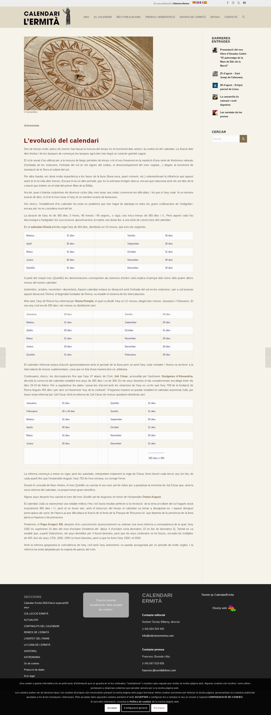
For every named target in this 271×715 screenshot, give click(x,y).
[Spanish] (205, 2)
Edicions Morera (181, 3)
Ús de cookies (31, 663)
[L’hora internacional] (3, 357)
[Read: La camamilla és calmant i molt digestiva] (215, 97)
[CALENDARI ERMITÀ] (47, 17)
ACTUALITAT (31, 620)
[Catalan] (194, 2)
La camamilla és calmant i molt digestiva (229, 100)
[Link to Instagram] (233, 3)
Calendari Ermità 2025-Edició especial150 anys (46, 605)
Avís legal (29, 676)
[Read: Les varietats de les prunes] (215, 112)
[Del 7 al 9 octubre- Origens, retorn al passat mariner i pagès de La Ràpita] (268, 357)
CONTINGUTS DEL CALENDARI (41, 626)
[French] (201, 2)
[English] (197, 2)
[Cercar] (243, 17)
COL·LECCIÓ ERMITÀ (36, 613)
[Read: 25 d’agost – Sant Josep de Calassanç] (215, 73)
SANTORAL (30, 651)
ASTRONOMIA (32, 657)
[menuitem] (86, 17)
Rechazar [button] (159, 708)
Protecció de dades (34, 669)
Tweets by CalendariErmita (217, 594)
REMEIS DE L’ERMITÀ (36, 632)
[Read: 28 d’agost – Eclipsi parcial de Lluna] (215, 85)
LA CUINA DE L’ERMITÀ (37, 644)
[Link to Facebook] (227, 3)
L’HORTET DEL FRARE (37, 638)
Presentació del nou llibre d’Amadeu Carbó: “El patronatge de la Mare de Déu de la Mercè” (233, 57)
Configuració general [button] (135, 708)
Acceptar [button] (112, 708)
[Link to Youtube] (244, 3)
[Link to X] (238, 3)
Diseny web (220, 608)
